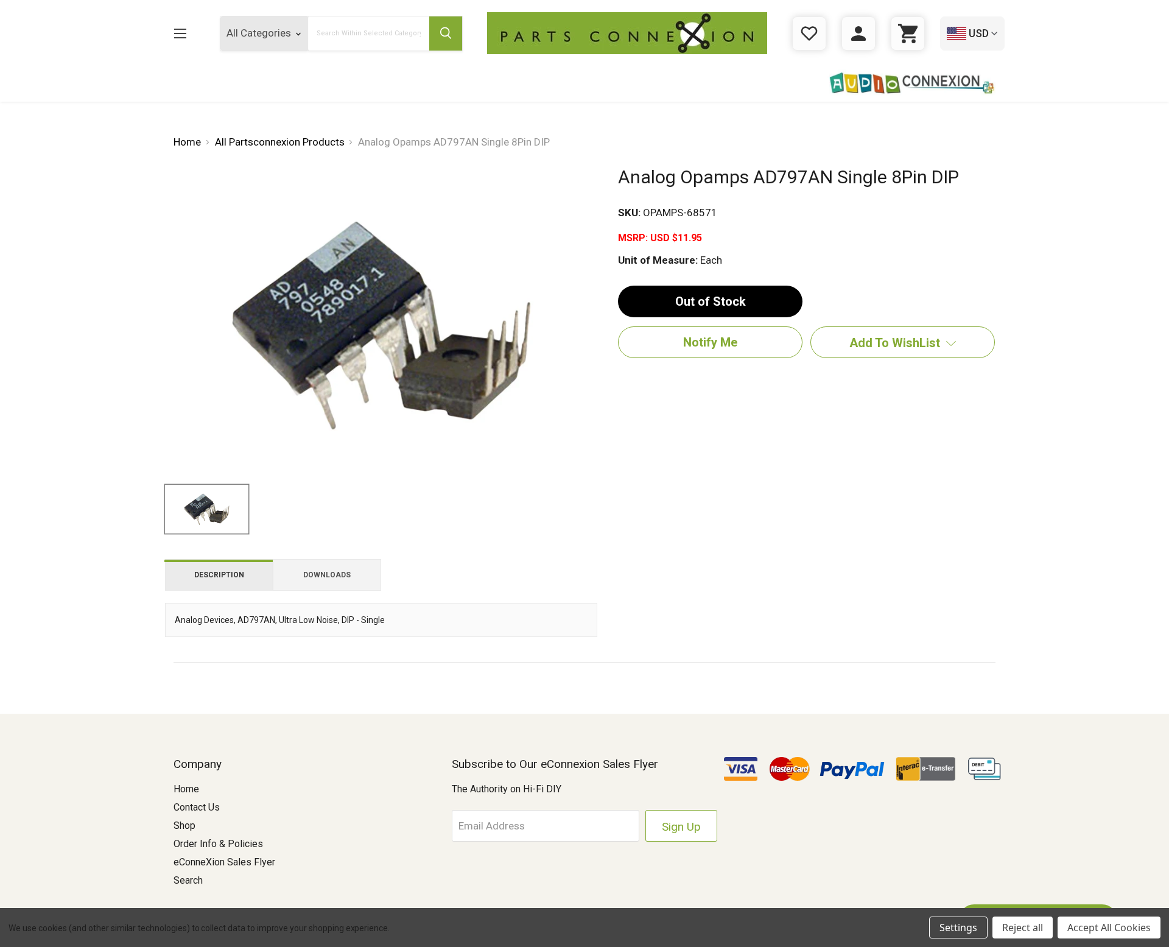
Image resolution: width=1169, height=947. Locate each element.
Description (219, 575)
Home (186, 789)
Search (188, 880)
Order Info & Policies (218, 844)
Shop (184, 825)
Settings (958, 927)
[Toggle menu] (180, 33)
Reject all (1022, 927)
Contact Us (197, 807)
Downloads (327, 575)
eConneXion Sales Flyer (224, 862)
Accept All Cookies (1109, 927)
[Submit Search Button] (445, 33)
